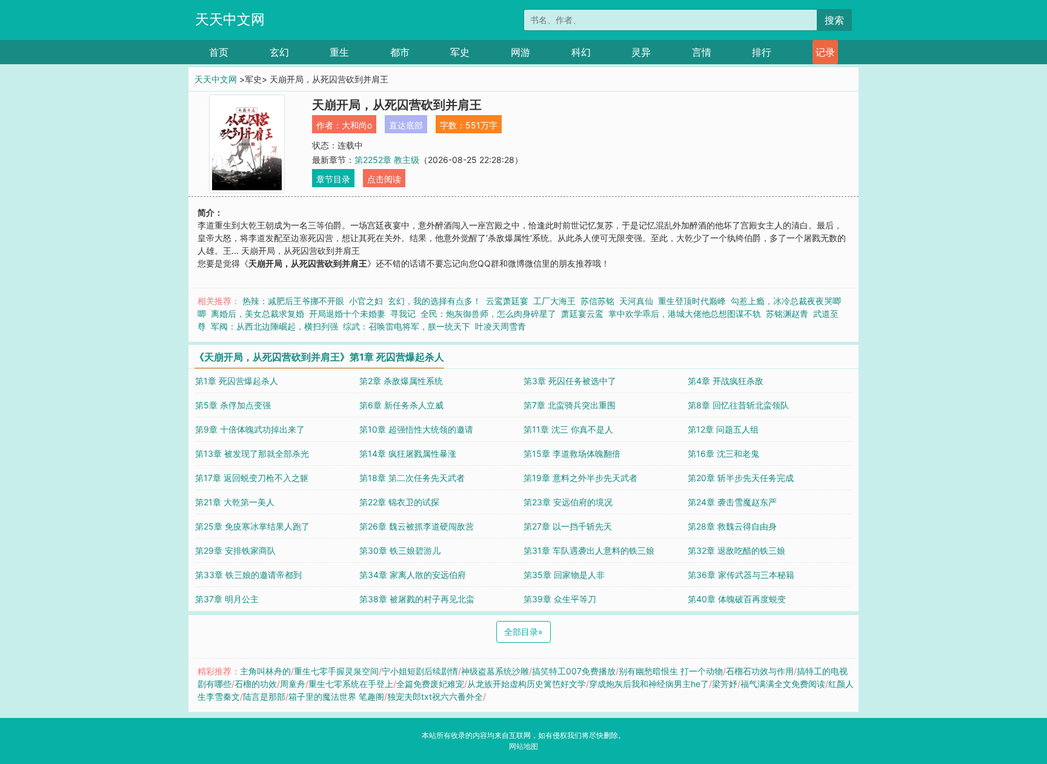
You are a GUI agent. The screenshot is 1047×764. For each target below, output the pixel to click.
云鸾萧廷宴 (507, 301)
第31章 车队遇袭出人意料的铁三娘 (589, 550)
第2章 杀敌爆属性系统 (401, 381)
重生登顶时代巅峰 (692, 301)
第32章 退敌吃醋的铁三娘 (736, 550)
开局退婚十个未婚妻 (347, 313)
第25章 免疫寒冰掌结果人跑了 (252, 526)
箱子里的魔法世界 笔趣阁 (336, 696)
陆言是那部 (264, 696)
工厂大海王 (554, 301)
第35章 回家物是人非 (564, 575)
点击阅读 (384, 179)
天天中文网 (230, 19)
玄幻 (279, 52)
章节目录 (333, 179)
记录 (825, 52)
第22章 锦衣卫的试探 (399, 502)
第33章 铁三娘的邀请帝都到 (248, 575)
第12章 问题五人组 (723, 429)
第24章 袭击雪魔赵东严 (732, 502)
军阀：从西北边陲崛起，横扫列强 (274, 326)
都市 (400, 52)
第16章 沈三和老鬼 (723, 453)
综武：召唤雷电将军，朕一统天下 (406, 326)
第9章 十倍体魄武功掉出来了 (250, 429)
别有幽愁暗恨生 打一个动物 (671, 671)
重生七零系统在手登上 (350, 684)
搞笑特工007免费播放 (574, 671)
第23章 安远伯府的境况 (568, 502)
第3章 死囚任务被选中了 (570, 381)
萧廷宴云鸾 (582, 313)
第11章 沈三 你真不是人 (568, 429)
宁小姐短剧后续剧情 (420, 671)
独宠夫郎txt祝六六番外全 (435, 696)
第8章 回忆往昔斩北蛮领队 (738, 405)
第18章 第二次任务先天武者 (412, 478)
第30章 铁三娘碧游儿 (399, 550)
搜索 (834, 20)
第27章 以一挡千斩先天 (568, 526)
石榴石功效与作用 (760, 671)
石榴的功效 (255, 684)
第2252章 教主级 (386, 159)
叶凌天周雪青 (500, 326)
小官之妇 (366, 301)
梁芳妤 (724, 684)
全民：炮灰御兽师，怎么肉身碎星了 (488, 313)
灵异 (641, 52)
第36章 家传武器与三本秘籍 (741, 575)
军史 (460, 52)
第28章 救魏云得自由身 (732, 526)
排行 (761, 52)
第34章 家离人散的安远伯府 (412, 575)
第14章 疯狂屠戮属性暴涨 (407, 453)
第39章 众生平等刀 (560, 599)
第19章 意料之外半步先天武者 (580, 478)
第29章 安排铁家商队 (235, 550)
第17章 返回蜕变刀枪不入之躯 (251, 478)
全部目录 (523, 631)
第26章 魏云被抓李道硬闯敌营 (416, 526)
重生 (339, 52)
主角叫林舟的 (265, 671)
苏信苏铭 (597, 301)
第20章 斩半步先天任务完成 (741, 478)
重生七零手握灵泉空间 (336, 671)
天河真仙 (636, 301)
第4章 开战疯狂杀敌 (725, 381)
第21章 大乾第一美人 (234, 502)
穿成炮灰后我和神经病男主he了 (649, 684)
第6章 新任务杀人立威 (401, 405)
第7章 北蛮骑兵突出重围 (570, 405)
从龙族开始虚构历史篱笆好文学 (526, 684)
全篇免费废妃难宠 (430, 684)
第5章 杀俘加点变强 (233, 405)
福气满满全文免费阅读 (782, 684)
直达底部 (406, 125)
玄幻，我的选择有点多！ (434, 301)
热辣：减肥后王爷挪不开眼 (293, 301)
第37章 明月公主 (227, 599)
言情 (701, 52)
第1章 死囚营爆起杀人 (236, 381)
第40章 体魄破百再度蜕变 (737, 599)
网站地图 (523, 746)
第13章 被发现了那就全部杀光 (252, 453)
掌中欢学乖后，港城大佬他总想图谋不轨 (684, 313)
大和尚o (357, 125)
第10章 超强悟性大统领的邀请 (416, 429)
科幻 (581, 52)
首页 (218, 52)
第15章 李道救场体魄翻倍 (572, 453)
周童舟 (292, 684)
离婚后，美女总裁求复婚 (257, 313)
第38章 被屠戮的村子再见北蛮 (416, 599)
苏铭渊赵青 (787, 313)
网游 (520, 52)
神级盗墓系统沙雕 (495, 671)
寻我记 (403, 313)
